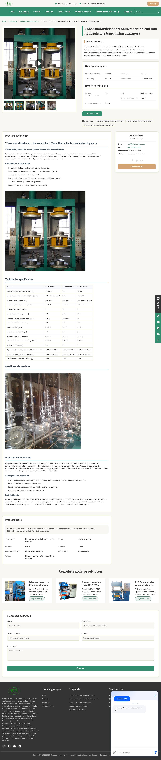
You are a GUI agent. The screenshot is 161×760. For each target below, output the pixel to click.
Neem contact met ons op (107, 12)
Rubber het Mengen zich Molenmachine (84, 699)
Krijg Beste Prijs (37, 599)
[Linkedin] (9, 746)
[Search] (157, 12)
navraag (153, 4)
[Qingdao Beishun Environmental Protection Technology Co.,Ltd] (9, 4)
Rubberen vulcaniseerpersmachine (82, 695)
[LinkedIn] (136, 160)
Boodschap (12, 646)
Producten (24, 12)
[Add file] (114, 752)
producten (46, 702)
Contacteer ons (48, 706)
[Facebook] (132, 160)
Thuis (11, 12)
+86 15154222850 (134, 147)
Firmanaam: (86, 621)
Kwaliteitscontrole (83, 12)
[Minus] (155, 695)
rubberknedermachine (77, 710)
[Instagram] (19, 746)
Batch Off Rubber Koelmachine (80, 702)
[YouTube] (141, 160)
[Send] (155, 752)
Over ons (49, 12)
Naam (10, 621)
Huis (4, 21)
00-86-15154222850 (69, 4)
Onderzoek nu (92, 114)
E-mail (85, 634)
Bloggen (128, 12)
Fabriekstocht (64, 12)
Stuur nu (81, 668)
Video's (36, 12)
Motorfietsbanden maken (29, 21)
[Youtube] (14, 746)
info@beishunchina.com (97, 4)
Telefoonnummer (13, 634)
